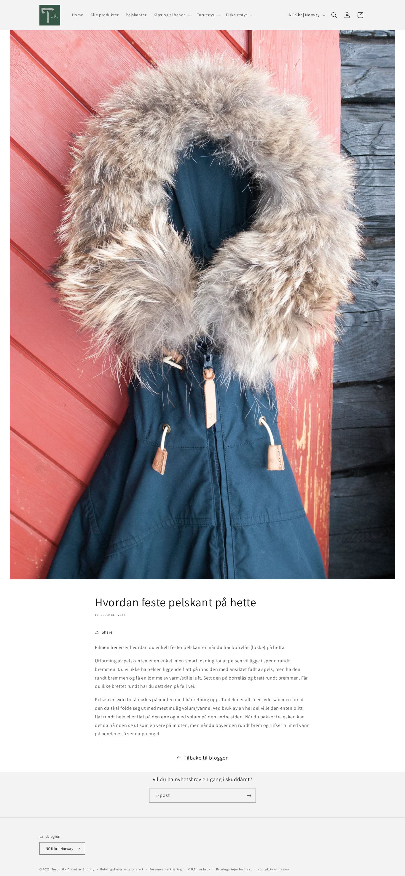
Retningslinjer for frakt (234, 869)
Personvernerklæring (165, 869)
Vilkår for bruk (199, 869)
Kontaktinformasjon (273, 869)
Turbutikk (59, 869)
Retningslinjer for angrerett (121, 869)
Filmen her (106, 647)
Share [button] (107, 632)
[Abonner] (249, 796)
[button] (171, 15)
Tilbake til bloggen (206, 757)
